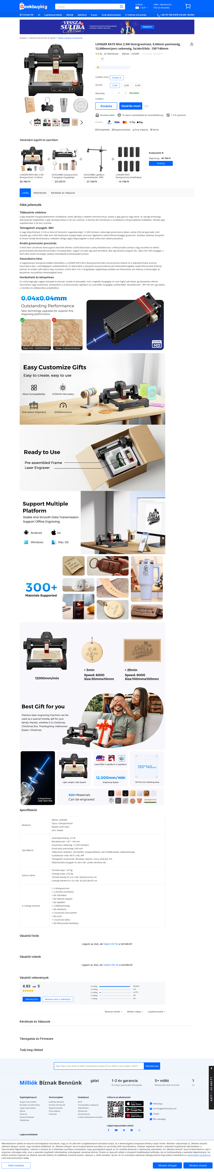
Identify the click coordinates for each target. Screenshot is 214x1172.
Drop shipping (54, 1111)
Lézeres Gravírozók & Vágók (42, 38)
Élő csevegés (159, 1119)
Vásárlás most (131, 106)
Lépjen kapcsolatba (28, 1108)
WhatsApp (157, 1104)
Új (39, 15)
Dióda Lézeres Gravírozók (70, 38)
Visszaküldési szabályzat (88, 1105)
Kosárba (106, 106)
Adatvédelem (83, 1108)
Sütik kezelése (16, 1165)
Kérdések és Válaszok (63, 192)
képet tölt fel (111, 943)
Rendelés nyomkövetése (30, 1105)
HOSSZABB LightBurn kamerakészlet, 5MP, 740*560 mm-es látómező (96, 176)
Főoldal (23, 38)
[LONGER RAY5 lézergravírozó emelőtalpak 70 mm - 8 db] (129, 159)
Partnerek (53, 1114)
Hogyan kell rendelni (28, 1102)
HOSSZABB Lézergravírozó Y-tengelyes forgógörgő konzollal (65, 176)
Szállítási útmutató (56, 1102)
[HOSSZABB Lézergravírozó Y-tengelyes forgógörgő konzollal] (65, 159)
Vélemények (111, 53)
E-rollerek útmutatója (135, 15)
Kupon (94, 15)
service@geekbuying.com (164, 1108)
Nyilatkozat (82, 1111)
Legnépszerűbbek (53, 15)
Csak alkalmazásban (111, 15)
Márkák (69, 15)
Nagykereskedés (56, 1108)
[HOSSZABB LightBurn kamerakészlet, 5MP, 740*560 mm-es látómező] (97, 159)
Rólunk (22, 1111)
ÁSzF (80, 1102)
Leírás (25, 192)
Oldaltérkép (24, 1120)
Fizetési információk (57, 1105)
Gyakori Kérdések (27, 1117)
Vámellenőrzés (84, 1114)
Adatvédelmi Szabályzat (199, 1155)
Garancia (23, 1114)
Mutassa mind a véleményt (57, 999)
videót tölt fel (111, 964)
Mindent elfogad (167, 1165)
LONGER (135, 53)
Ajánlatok (82, 15)
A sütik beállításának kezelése (90, 1117)
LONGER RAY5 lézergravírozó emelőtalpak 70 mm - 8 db (129, 176)
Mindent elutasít (198, 1165)
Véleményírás (31, 999)
